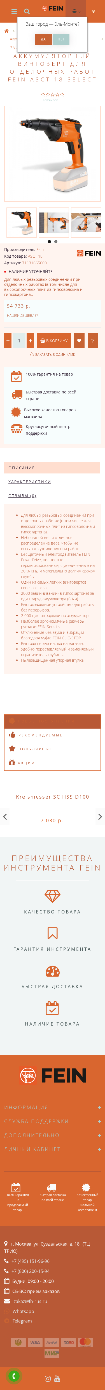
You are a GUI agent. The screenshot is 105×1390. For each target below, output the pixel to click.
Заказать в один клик (55, 354)
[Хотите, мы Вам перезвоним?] (14, 1376)
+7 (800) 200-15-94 (30, 1271)
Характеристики (29, 481)
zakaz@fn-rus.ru (30, 1301)
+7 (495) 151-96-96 (30, 1261)
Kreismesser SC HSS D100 (52, 796)
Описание (21, 467)
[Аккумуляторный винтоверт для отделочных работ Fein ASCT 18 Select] (52, 154)
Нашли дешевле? (22, 315)
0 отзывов (50, 100)
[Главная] (6, 31)
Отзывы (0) (22, 495)
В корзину (56, 340)
